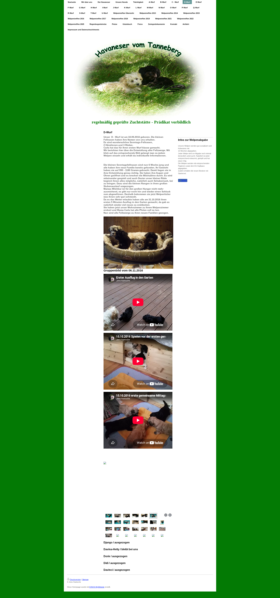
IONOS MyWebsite (96, 587)
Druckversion (75, 579)
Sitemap (85, 579)
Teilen (184, 180)
